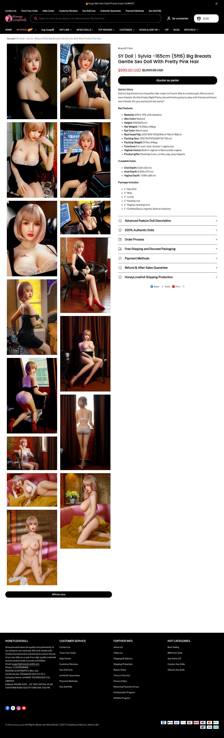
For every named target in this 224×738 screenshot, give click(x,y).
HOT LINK (64, 29)
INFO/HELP (190, 29)
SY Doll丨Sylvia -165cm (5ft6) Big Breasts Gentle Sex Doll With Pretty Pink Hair (59, 38)
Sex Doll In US (174, 658)
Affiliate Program (122, 698)
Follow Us (118, 653)
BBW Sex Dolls (175, 653)
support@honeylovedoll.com (25, 664)
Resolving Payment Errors (126, 687)
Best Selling (173, 647)
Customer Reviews (68, 10)
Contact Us (10, 10)
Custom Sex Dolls (176, 664)
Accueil (11, 38)
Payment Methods (135, 10)
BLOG (176, 29)
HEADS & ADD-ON (148, 29)
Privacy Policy (120, 681)
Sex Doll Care (89, 10)
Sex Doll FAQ (155, 10)
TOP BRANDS (105, 29)
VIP (167, 29)
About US (118, 647)
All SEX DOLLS (83, 29)
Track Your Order (29, 10)
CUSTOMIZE (125, 29)
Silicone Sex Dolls (176, 670)
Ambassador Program (124, 692)
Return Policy (120, 670)
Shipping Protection (123, 664)
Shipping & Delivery (123, 658)
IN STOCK (22, 29)
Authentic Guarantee (110, 10)
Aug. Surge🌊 (48, 29)
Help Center (48, 10)
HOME (8, 29)
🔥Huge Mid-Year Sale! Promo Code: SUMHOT (109, 3)
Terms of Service (122, 675)
